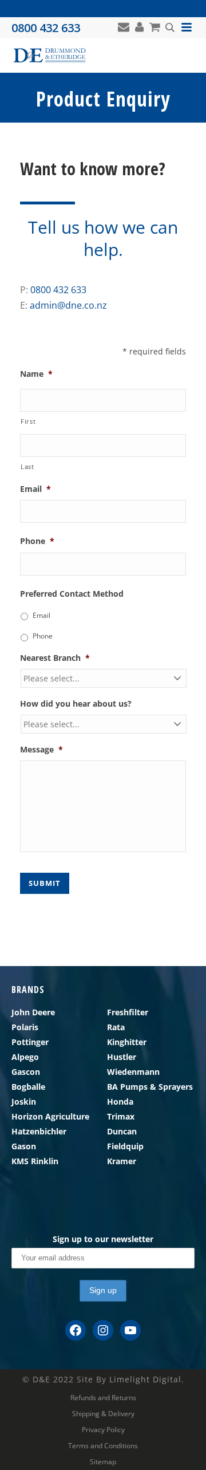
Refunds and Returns (103, 1397)
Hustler (121, 1056)
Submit (45, 883)
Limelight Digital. (146, 1379)
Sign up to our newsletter (103, 1238)
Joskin (23, 1101)
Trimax (120, 1116)
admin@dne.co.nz (68, 305)
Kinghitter (126, 1042)
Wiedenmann (133, 1071)
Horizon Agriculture (50, 1116)
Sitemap (103, 1462)
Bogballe (28, 1086)
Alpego (25, 1056)
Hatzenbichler (38, 1131)
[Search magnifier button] (170, 27)
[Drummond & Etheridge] (49, 55)
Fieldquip (125, 1146)
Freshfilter (127, 1012)
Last (27, 466)
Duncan (122, 1131)
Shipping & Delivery (103, 1413)
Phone (43, 636)
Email (41, 615)
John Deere (33, 1012)
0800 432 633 (58, 289)
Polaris (24, 1027)
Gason (23, 1146)
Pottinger (30, 1042)
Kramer (121, 1161)
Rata (116, 1027)
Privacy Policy (103, 1429)
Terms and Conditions (103, 1446)
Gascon (25, 1071)
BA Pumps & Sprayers (150, 1086)
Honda (120, 1101)
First (28, 421)
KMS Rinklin (34, 1161)
